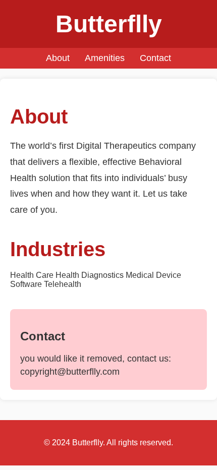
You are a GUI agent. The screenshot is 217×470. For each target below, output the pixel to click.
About (58, 58)
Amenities (105, 58)
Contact (155, 58)
